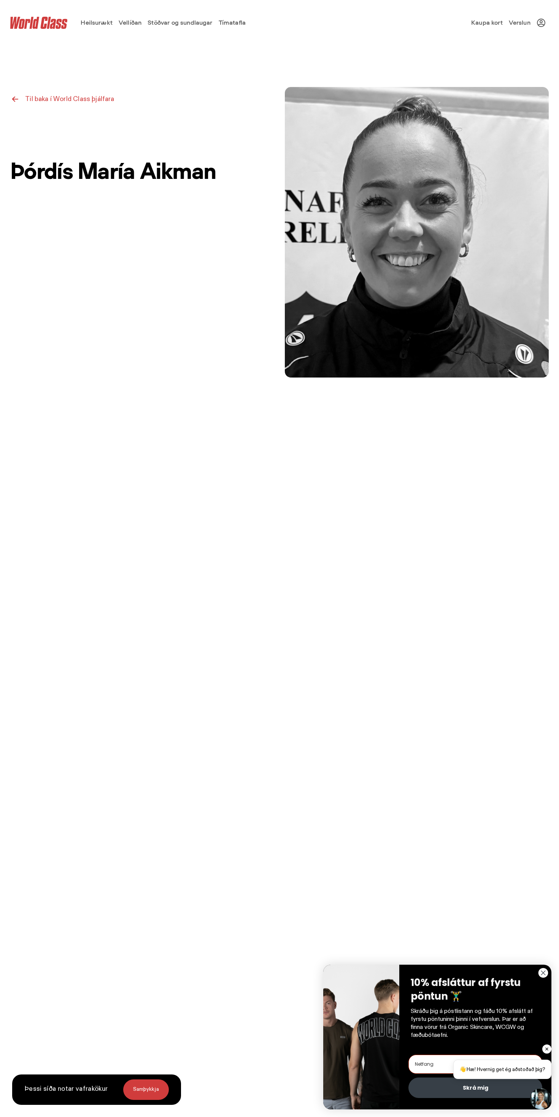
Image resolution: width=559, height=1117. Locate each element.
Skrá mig (475, 1088)
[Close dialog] (543, 973)
